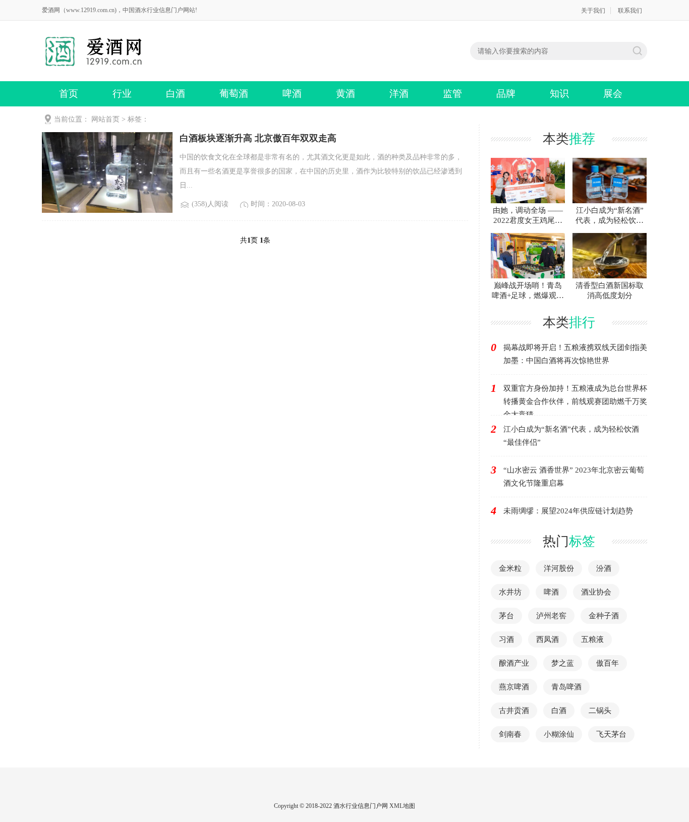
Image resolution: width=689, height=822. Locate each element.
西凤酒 (547, 639)
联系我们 (630, 10)
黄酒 (345, 93)
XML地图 (402, 805)
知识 (559, 93)
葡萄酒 (233, 93)
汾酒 (603, 568)
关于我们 (593, 10)
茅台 (506, 616)
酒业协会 (596, 592)
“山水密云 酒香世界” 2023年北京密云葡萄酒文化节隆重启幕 (573, 476)
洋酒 (399, 93)
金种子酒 (604, 616)
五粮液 (592, 639)
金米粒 (510, 568)
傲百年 (607, 663)
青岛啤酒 (566, 687)
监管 (452, 93)
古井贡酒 (514, 711)
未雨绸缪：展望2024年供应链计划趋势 (568, 511)
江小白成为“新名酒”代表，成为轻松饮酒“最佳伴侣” (571, 435)
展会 (612, 93)
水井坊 (510, 592)
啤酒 (292, 93)
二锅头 (600, 711)
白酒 (175, 93)
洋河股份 (559, 568)
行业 (122, 93)
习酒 (506, 639)
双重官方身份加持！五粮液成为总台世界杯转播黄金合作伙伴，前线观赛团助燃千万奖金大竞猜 (575, 401)
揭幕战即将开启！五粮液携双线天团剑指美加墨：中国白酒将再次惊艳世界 (575, 354)
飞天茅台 (611, 734)
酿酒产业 (514, 663)
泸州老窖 (551, 616)
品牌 (505, 93)
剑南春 (510, 734)
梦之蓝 (562, 663)
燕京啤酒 (514, 687)
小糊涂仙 (559, 734)
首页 (68, 93)
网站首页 (105, 119)
